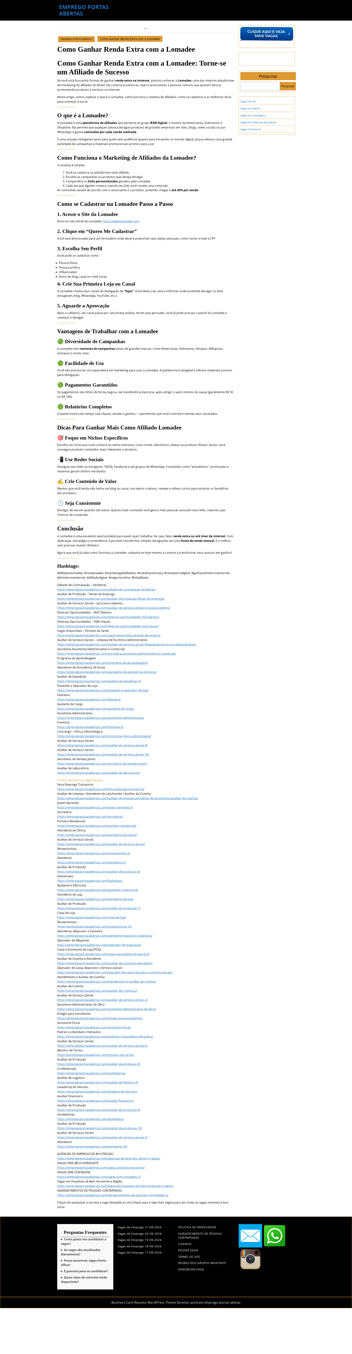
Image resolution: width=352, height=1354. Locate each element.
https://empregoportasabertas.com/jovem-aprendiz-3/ (95, 807)
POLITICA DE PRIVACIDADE (197, 1227)
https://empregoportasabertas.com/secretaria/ (90, 817)
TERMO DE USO (189, 1257)
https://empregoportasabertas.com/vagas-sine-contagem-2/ (99, 1177)
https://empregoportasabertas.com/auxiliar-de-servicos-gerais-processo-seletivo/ (113, 608)
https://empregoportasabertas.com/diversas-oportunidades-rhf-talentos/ (108, 617)
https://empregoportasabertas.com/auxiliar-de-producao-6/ (98, 872)
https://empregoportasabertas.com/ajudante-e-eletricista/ (97, 890)
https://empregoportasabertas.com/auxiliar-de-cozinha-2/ (97, 991)
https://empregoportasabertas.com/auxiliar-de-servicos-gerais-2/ (102, 1000)
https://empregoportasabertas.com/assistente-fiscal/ (94, 1027)
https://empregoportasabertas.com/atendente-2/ (91, 862)
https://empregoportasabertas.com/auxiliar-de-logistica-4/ (97, 1082)
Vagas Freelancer (250, 129)
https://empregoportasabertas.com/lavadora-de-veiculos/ (97, 1092)
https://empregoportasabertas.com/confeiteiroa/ (91, 1073)
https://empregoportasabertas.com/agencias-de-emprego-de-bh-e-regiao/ (108, 1158)
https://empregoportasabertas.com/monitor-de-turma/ (95, 1055)
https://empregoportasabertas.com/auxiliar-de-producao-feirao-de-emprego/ (111, 599)
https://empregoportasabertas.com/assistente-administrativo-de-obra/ (106, 1009)
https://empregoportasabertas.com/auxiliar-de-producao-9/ (98, 1110)
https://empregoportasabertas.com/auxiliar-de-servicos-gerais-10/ (103, 754)
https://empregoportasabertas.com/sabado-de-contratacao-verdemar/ (106, 589)
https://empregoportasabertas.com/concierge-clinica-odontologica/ (104, 736)
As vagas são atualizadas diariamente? (80, 1252)
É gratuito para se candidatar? (86, 1271)
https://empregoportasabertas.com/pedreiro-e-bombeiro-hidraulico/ (105, 1037)
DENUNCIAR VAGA (191, 1269)
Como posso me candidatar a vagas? (83, 1241)
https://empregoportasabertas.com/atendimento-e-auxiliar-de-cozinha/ (106, 982)
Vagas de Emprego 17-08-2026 (140, 1252)
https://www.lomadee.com (121, 221)
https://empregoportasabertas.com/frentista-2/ (90, 727)
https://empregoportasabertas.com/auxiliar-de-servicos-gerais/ (101, 844)
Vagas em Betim (250, 108)
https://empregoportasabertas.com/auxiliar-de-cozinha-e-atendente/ (105, 963)
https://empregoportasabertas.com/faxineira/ (89, 699)
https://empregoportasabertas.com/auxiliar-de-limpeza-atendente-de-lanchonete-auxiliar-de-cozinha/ (127, 798)
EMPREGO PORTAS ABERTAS (84, 10)
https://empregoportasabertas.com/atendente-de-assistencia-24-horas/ (107, 672)
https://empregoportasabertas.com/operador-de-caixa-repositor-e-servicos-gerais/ (115, 972)
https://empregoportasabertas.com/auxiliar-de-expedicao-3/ (99, 681)
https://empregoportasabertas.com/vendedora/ (90, 1119)
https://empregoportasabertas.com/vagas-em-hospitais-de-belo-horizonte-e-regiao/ (115, 1186)
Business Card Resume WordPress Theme (143, 1302)
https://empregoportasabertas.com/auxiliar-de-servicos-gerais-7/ (102, 1137)
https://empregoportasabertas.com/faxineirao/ (90, 881)
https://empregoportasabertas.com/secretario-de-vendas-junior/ (102, 764)
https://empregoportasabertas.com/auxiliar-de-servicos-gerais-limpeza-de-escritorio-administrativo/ (126, 644)
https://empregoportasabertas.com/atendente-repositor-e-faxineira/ (105, 936)
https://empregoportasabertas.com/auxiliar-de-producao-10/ (99, 1128)
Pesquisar (268, 76)
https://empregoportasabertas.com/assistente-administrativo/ (100, 718)
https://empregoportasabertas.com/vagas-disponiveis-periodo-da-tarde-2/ (109, 635)
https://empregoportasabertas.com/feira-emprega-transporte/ (100, 789)
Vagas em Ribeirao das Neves (258, 122)
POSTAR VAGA (188, 1250)
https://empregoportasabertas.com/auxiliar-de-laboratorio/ (98, 773)
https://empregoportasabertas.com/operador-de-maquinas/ (99, 945)
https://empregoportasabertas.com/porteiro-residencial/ (96, 826)
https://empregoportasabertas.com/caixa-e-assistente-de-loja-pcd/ (103, 954)
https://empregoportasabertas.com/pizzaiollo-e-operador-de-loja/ (102, 690)
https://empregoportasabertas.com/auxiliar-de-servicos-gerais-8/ (102, 745)
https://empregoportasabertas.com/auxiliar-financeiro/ (95, 1101)
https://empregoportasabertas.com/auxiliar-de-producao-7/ (98, 908)
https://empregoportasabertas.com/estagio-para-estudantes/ (100, 1018)
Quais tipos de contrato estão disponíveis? (84, 1279)
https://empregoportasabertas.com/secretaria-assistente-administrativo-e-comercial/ (116, 654)
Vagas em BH (248, 101)
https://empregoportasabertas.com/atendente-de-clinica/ (97, 835)
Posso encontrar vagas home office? (83, 1263)
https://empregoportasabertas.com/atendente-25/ (92, 1146)
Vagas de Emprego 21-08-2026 (140, 1227)
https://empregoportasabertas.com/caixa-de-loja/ (91, 917)
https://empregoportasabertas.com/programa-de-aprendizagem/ (102, 663)
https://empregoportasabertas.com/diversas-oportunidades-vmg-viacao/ (108, 626)
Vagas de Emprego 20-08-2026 (140, 1233)
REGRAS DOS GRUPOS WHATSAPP (202, 1263)
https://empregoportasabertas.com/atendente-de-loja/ (95, 899)
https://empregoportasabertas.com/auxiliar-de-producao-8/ (98, 1064)
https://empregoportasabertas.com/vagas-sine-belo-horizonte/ (101, 1168)
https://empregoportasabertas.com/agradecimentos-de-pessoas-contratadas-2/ (112, 1195)
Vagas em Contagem (252, 115)
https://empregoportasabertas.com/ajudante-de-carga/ (95, 709)
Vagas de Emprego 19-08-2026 (140, 1240)
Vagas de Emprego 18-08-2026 (140, 1246)
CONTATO (185, 1244)
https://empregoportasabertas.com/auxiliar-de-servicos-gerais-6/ (102, 1046)
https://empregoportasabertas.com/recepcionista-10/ (94, 927)
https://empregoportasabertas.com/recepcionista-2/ (93, 853)
